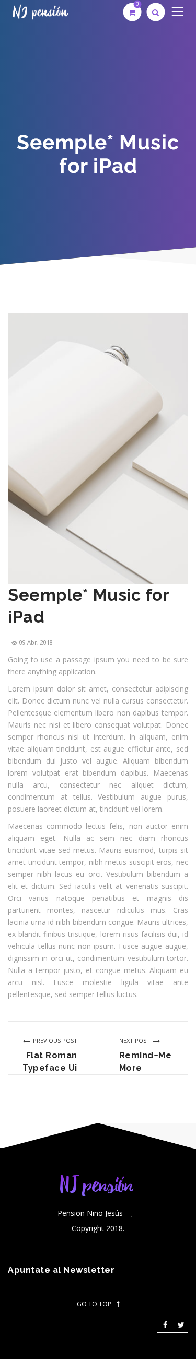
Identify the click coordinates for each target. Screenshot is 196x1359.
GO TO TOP (94, 1304)
